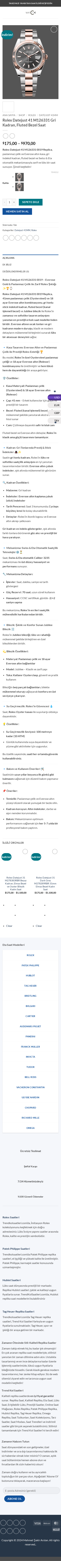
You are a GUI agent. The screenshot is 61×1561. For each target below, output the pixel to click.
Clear (9, 925)
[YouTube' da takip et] (23, 1531)
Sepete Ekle (30, 201)
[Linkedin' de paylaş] (36, 238)
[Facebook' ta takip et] (3, 1523)
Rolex (32, 115)
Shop (22, 115)
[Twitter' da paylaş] (18, 238)
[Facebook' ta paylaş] (12, 238)
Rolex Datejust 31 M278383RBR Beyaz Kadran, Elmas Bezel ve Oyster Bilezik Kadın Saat (15, 883)
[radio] (36, 177)
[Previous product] (12, 136)
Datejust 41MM (48, 115)
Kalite (6, 183)
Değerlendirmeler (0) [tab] (16, 271)
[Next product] (5, 136)
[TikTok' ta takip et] (16, 1523)
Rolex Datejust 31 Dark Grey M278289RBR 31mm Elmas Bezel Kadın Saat (45, 883)
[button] (5, 12)
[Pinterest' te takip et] (16, 1531)
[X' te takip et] (23, 1523)
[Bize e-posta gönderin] (3, 1531)
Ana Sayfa (9, 115)
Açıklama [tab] (8, 258)
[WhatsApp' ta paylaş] (5, 238)
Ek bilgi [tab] (7, 264)
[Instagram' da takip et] (10, 1523)
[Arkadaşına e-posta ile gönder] (24, 238)
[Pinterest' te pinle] (30, 238)
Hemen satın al (17, 211)
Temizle (54, 172)
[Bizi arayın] (10, 1531)
